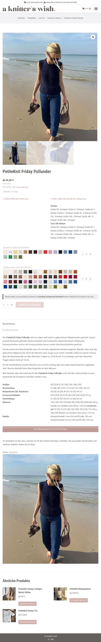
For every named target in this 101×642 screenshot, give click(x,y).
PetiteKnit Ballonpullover (80, 589)
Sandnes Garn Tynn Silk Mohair (17, 267)
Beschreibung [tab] (8, 324)
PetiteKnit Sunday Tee (27, 610)
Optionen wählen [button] (27, 604)
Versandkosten (22, 187)
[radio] (5, 252)
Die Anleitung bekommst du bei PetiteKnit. (50, 429)
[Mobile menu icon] (96, 8)
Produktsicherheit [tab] (10, 330)
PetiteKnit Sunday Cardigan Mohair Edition (30, 591)
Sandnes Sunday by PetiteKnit (16, 247)
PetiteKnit (13, 452)
